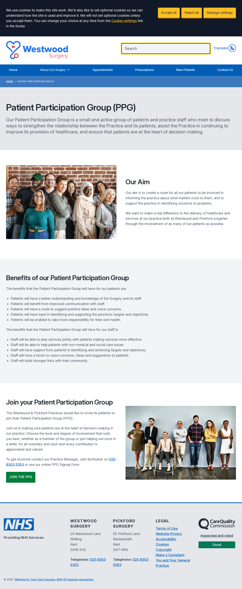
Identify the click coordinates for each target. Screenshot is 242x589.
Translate (220, 48)
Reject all (192, 13)
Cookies (162, 544)
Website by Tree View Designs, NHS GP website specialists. (54, 579)
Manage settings (220, 13)
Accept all (169, 13)
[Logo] (37, 50)
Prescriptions (144, 70)
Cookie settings (124, 21)
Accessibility (166, 539)
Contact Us (225, 70)
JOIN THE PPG (20, 477)
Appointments (103, 70)
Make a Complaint (170, 555)
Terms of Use (167, 528)
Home (13, 70)
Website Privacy (169, 534)
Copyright (164, 550)
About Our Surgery (53, 70)
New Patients (185, 70)
